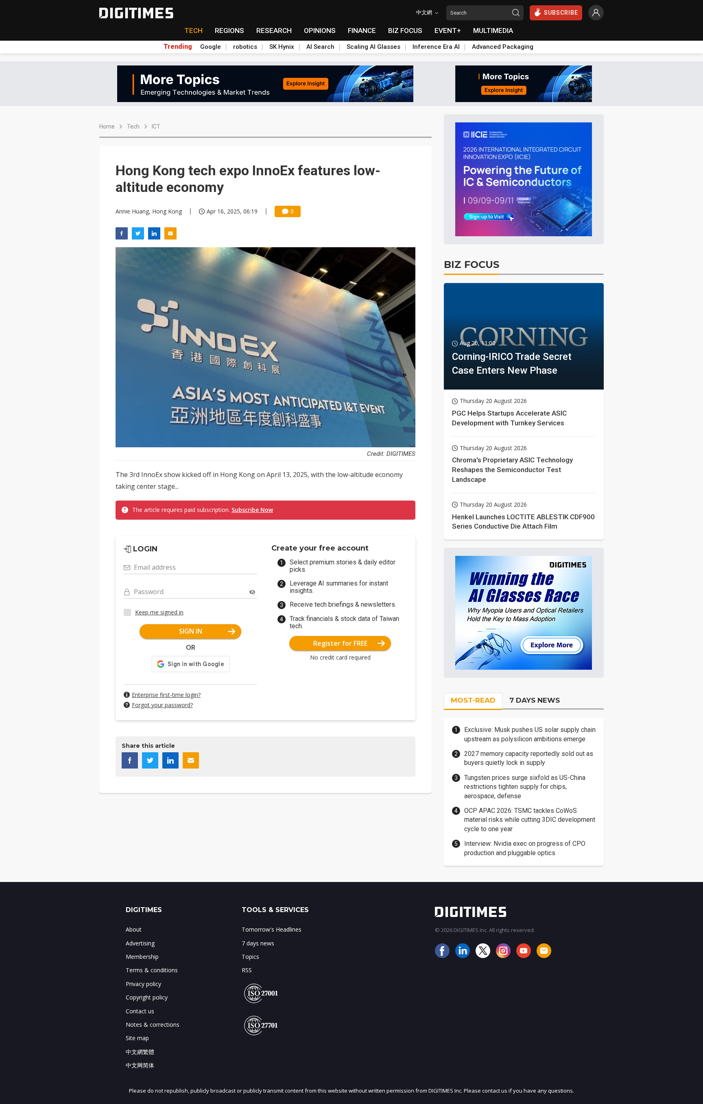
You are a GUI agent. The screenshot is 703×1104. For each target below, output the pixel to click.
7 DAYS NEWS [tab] (534, 700)
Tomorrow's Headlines (271, 929)
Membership (142, 956)
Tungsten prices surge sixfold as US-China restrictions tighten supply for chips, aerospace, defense (524, 787)
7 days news (258, 943)
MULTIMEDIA (493, 30)
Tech (133, 126)
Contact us (140, 1011)
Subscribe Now (252, 510)
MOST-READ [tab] (473, 700)
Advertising (140, 943)
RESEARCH (274, 30)
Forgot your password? (162, 705)
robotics (245, 46)
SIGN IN (190, 631)
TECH (193, 30)
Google (210, 46)
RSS (247, 970)
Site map (137, 1038)
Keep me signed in (159, 612)
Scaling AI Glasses (373, 46)
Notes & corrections (152, 1024)
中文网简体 (140, 1065)
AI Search (320, 46)
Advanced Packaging (502, 46)
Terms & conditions (152, 970)
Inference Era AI (436, 46)
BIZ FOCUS (405, 30)
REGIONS (229, 30)
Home (107, 126)
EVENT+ (447, 30)
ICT (156, 126)
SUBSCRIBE (561, 12)
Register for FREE (340, 643)
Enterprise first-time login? (166, 695)
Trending (178, 46)
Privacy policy (143, 984)
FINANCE (362, 30)
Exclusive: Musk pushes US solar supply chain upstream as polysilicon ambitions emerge (530, 734)
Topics (250, 956)
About (134, 929)
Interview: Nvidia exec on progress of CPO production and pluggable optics (524, 848)
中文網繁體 (140, 1052)
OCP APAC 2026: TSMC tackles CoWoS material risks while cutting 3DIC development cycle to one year (529, 820)
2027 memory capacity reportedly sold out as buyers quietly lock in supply (528, 758)
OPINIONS (320, 30)
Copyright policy (147, 997)
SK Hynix (281, 46)
